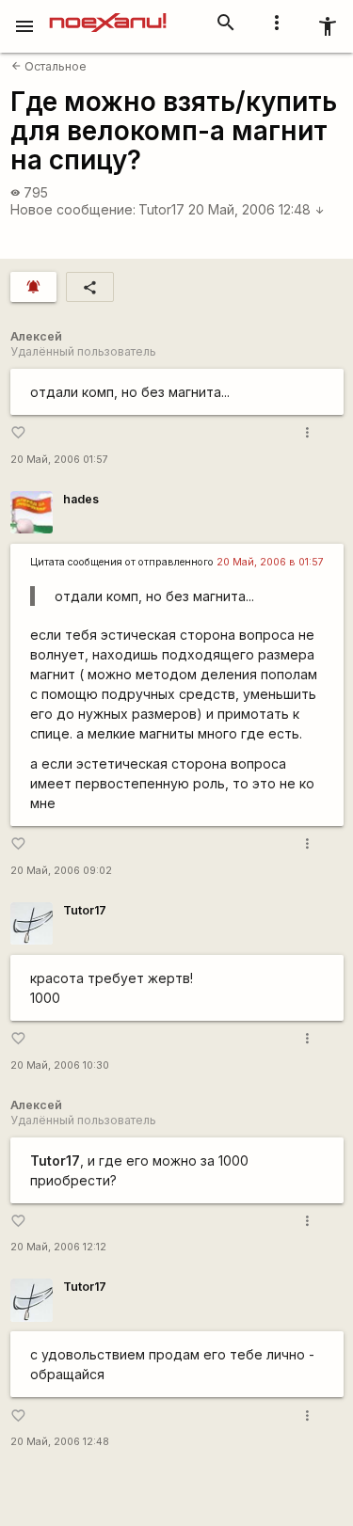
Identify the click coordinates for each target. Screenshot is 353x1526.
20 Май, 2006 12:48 (256, 209)
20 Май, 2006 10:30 (59, 1065)
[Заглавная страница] (108, 13)
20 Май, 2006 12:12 (58, 1247)
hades (81, 499)
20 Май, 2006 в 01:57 (270, 562)
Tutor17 (161, 209)
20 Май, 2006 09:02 (61, 871)
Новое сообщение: (73, 209)
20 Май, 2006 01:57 (59, 459)
